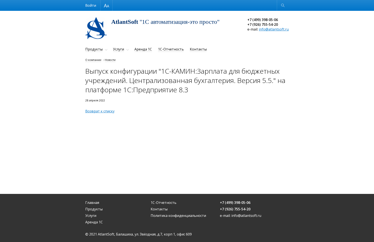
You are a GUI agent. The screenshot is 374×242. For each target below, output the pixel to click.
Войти (90, 5)
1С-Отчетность (171, 49)
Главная (92, 202)
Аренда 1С (143, 49)
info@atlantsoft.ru (274, 29)
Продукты (94, 49)
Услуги (118, 49)
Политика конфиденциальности (178, 215)
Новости (110, 60)
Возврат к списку (99, 111)
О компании (93, 60)
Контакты (198, 49)
